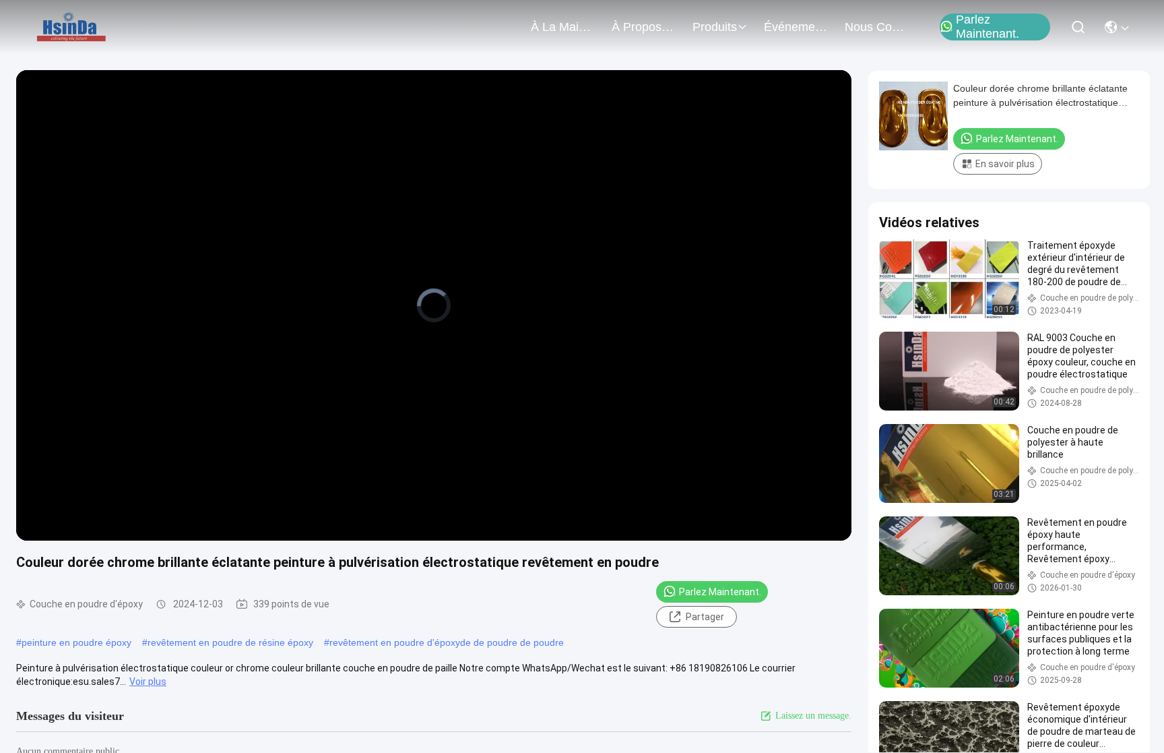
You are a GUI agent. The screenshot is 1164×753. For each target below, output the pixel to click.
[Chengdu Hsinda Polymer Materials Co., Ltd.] (72, 27)
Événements (796, 27)
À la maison (563, 27)
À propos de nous (644, 27)
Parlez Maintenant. (987, 26)
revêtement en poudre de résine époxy (230, 642)
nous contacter (877, 27)
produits (714, 27)
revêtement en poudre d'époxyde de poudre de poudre (446, 642)
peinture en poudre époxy (76, 642)
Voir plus (147, 681)
